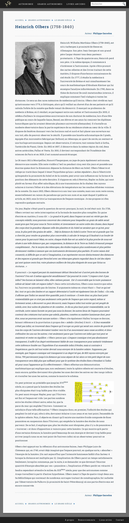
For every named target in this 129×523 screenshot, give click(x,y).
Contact (120, 520)
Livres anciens (75, 4)
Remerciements (86, 520)
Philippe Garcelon (102, 33)
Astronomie (26, 4)
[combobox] (106, 4)
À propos (69, 520)
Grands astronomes (49, 4)
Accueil (19, 20)
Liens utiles (105, 520)
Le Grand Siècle (63, 20)
